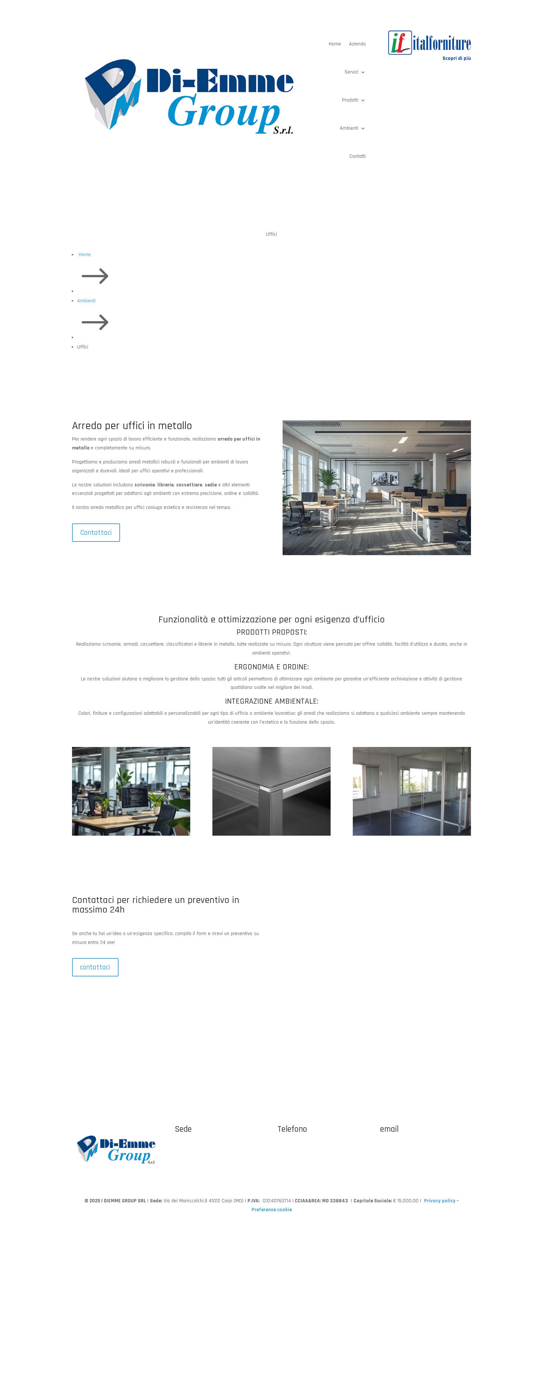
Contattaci (96, 532)
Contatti (357, 156)
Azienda (357, 44)
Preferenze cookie (272, 1209)
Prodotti (350, 100)
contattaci (95, 967)
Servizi (351, 72)
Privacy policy (439, 1201)
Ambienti (349, 128)
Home (335, 44)
